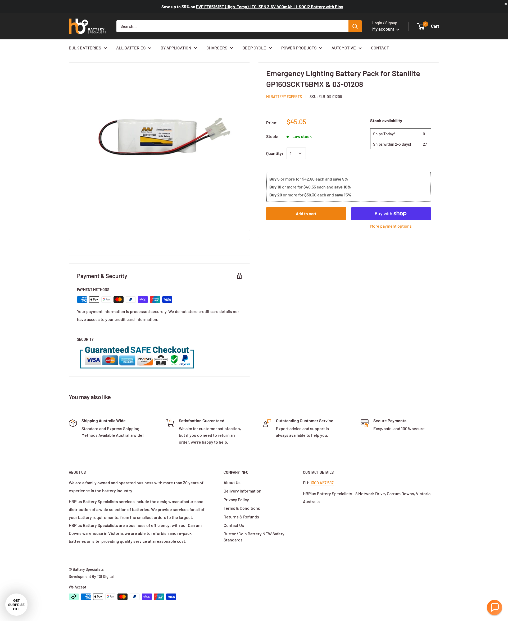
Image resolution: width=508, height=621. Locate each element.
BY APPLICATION (176, 47)
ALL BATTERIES (131, 47)
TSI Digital (105, 576)
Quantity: (274, 153)
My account (383, 28)
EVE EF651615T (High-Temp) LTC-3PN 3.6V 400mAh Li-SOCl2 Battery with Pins (269, 6)
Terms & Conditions (242, 507)
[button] (494, 607)
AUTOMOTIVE (344, 47)
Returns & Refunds (241, 516)
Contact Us (234, 525)
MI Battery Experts (284, 96)
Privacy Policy (236, 499)
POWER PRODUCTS (298, 47)
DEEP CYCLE (254, 47)
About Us (232, 482)
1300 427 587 (322, 482)
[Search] (355, 26)
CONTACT (380, 47)
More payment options (391, 225)
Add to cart (306, 213)
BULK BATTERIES (85, 47)
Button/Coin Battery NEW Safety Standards (254, 536)
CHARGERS (216, 47)
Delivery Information (242, 490)
